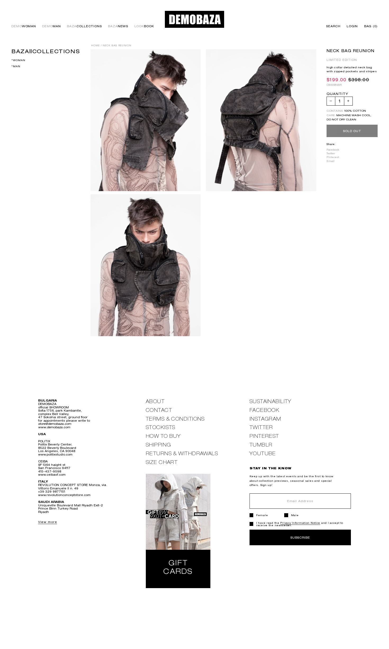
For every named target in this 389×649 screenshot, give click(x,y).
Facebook (333, 149)
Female (262, 515)
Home (95, 45)
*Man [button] (15, 66)
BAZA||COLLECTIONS (45, 51)
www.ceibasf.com (52, 474)
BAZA (84, 26)
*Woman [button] (18, 60)
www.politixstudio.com (55, 454)
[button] (369, 26)
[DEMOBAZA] (194, 19)
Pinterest (333, 157)
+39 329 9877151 (51, 491)
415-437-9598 (49, 471)
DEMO (23, 26)
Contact (159, 410)
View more (47, 522)
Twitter (331, 153)
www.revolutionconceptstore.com (64, 495)
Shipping (158, 445)
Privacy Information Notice (300, 523)
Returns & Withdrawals (182, 453)
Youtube (263, 453)
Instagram (265, 419)
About (155, 401)
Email (330, 160)
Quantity (337, 94)
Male (295, 515)
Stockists (160, 427)
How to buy (163, 436)
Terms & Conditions (175, 419)
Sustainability (271, 401)
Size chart (162, 462)
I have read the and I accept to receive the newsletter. (299, 524)
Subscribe (300, 537)
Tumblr (261, 445)
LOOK (144, 26)
